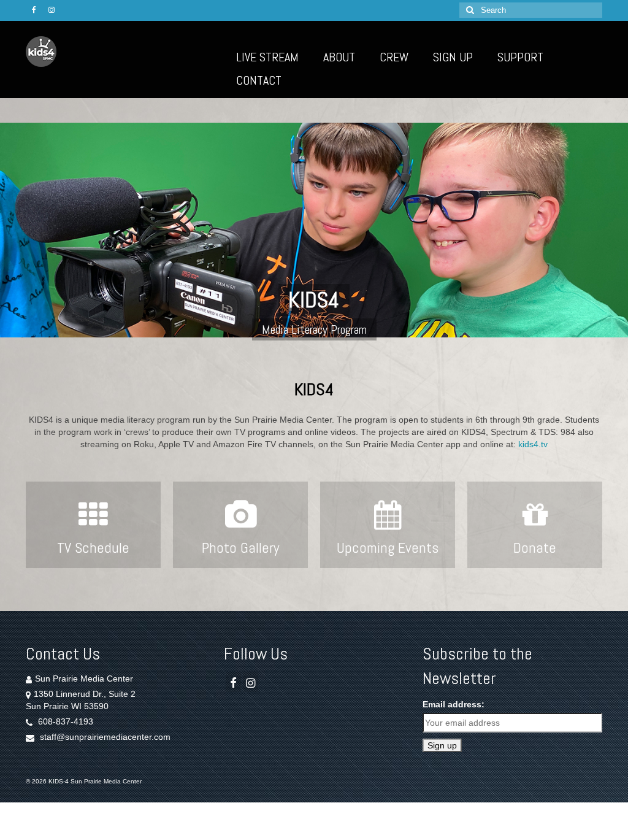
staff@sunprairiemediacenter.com (103, 737)
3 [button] (329, 346)
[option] (314, 230)
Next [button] (611, 230)
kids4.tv (533, 444)
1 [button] (299, 346)
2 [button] (314, 346)
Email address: (453, 704)
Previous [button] (17, 230)
